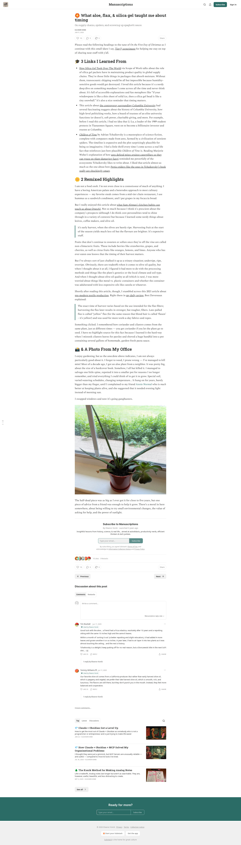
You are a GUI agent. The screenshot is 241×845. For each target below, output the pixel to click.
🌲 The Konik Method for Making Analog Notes (103, 770)
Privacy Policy (139, 549)
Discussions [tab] (94, 721)
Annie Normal (144, 384)
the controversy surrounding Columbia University (128, 105)
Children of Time (88, 135)
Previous (84, 576)
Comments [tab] (80, 594)
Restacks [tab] (91, 594)
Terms (126, 827)
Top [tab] (77, 721)
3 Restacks (104, 558)
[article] (120, 734)
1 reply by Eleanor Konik (93, 662)
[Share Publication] (210, 4)
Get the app (133, 833)
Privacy (119, 827)
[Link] (71, 61)
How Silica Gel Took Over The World (100, 68)
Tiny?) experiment (125, 49)
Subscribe (220, 4)
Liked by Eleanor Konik (90, 627)
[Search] (204, 4)
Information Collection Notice (120, 549)
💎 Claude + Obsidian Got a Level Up (96, 727)
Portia (114, 167)
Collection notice (137, 827)
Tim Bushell (85, 624)
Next (158, 576)
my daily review (134, 295)
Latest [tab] (84, 721)
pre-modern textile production (92, 295)
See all (80, 789)
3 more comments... (83, 708)
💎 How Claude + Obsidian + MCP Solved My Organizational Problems (101, 749)
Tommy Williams (87, 670)
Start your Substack (114, 833)
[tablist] (86, 594)
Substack (108, 839)
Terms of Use (132, 546)
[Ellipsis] (165, 624)
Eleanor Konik (80, 30)
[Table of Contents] (3, 422)
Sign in (233, 4)
